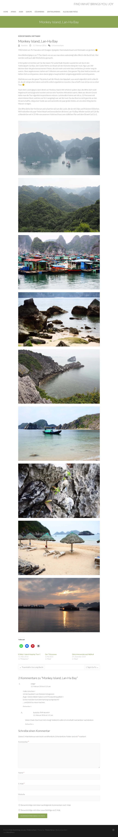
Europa (29, 12)
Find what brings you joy (93, 4)
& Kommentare (58, 45)
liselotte (24, 45)
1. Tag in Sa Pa (92, 667)
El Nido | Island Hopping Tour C (29, 654)
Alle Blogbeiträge (70, 12)
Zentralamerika (53, 12)
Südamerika (39, 12)
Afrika (13, 12)
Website (21, 794)
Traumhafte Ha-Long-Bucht (31, 667)
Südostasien (24, 36)
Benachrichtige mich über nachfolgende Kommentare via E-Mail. (46, 805)
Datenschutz (31, 830)
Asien (21, 12)
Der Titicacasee (51, 654)
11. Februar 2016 (39, 45)
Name (21, 773)
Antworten (27, 706)
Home (5, 12)
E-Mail (21, 783)
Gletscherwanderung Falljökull (83, 654)
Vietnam (35, 36)
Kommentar (23, 742)
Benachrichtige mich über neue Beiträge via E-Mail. (40, 810)
